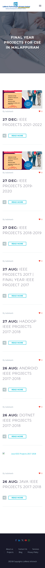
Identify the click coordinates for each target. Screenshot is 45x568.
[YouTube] (26, 540)
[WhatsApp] (29, 540)
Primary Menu (40, 6)
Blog (20, 552)
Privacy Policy (33, 552)
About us (9, 549)
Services (35, 549)
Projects (10, 552)
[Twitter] (23, 540)
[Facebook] (16, 540)
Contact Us (22, 549)
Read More (17, 136)
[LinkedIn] (19, 540)
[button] (4, 136)
